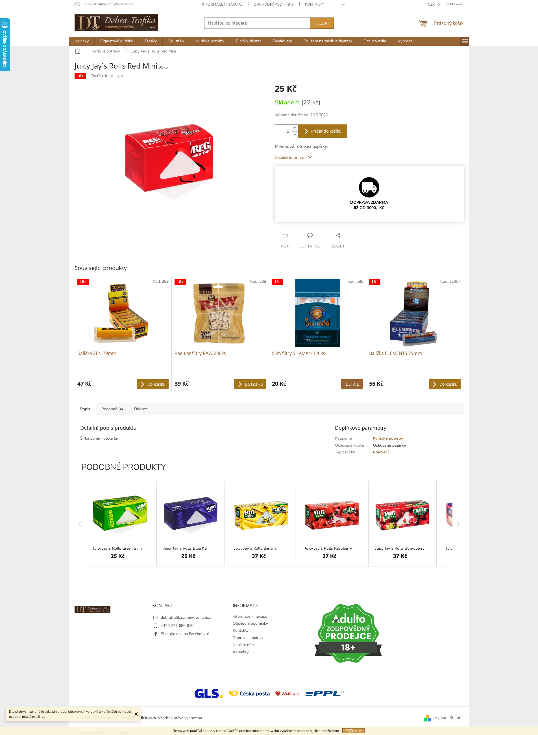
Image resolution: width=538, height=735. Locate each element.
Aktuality (241, 652)
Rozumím (353, 730)
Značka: (107, 75)
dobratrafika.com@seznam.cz (186, 617)
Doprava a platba (248, 637)
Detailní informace (290, 157)
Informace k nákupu (222, 4)
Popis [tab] (85, 409)
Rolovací (381, 452)
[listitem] (120, 524)
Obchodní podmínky (274, 4)
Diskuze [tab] (141, 409)
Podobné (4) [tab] (112, 409)
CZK (432, 4)
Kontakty (314, 4)
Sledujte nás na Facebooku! (185, 634)
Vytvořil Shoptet (449, 717)
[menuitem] (81, 41)
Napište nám (244, 645)
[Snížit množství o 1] (295, 134)
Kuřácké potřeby (388, 438)
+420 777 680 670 (177, 625)
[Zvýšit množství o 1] (295, 128)
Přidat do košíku (326, 131)
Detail (352, 384)
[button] (80, 524)
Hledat (322, 23)
